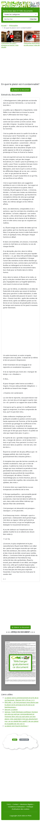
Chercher (33, 19)
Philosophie (13, 25)
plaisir (15, 739)
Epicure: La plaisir (11, 709)
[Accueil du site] (20, 3)
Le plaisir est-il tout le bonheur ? (16, 726)
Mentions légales (26, 804)
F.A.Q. (9, 804)
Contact (15, 804)
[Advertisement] (20, 65)
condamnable (24, 739)
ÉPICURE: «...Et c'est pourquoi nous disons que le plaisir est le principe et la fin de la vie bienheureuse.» (21, 704)
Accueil (4, 25)
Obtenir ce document (21, 90)
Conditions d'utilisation (16, 807)
